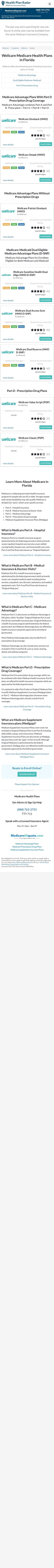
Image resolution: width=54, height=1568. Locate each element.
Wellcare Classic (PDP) (31, 437)
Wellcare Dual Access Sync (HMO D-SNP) (30, 312)
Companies (15, 48)
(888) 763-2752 (43, 10)
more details (8, 144)
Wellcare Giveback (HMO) (33, 118)
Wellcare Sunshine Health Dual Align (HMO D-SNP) (30, 273)
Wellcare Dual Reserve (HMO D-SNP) (32, 351)
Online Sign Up (27, 774)
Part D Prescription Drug (27, 85)
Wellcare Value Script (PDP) (34, 402)
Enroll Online (46, 144)
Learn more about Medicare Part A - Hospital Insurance (27, 555)
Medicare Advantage (27, 75)
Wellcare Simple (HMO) (31, 154)
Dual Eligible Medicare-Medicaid (27, 80)
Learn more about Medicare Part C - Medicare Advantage (27, 657)
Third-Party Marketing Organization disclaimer (25, 863)
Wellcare (24, 48)
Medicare (6, 48)
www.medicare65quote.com (22, 862)
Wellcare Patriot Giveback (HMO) (32, 210)
